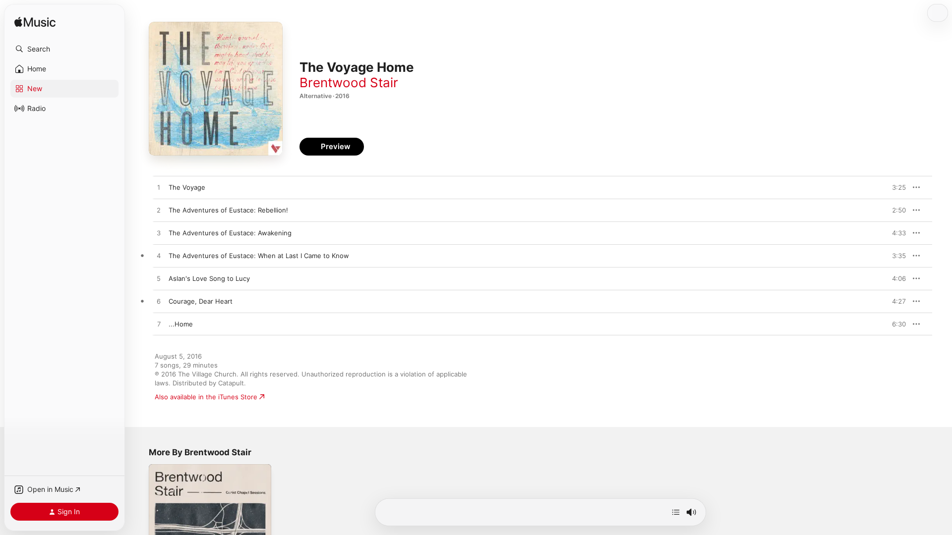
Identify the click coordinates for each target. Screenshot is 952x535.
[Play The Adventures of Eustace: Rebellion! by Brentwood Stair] (159, 210)
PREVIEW (895, 187)
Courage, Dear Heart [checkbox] (201, 301)
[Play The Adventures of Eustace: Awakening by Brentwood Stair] (159, 233)
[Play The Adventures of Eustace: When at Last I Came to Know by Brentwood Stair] (159, 256)
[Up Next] (676, 512)
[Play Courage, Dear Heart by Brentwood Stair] (159, 301)
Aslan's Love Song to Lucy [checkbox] (209, 278)
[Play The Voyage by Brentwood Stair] (159, 187)
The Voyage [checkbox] (187, 187)
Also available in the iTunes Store (206, 397)
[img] (35, 22)
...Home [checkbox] (181, 324)
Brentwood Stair (348, 82)
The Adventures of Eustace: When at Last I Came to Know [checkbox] (259, 256)
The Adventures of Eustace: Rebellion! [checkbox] (228, 210)
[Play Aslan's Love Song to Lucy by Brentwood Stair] (159, 278)
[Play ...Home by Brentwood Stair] (159, 324)
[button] (64, 49)
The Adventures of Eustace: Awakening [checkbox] (230, 233)
